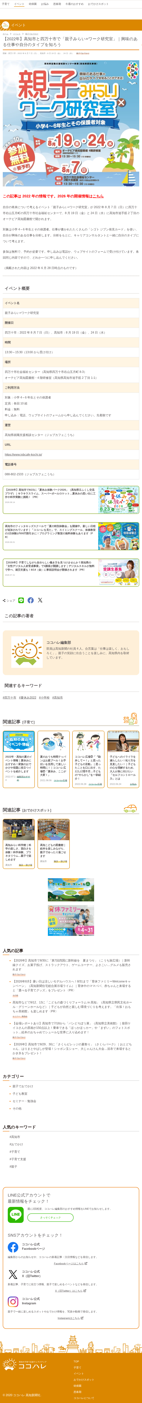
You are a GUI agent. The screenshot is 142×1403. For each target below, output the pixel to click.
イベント (17, 34)
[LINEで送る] (21, 600)
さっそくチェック (50, 1217)
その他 (17, 1108)
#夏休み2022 (27, 697)
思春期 (77, 1391)
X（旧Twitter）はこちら (69, 1290)
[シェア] (31, 600)
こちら (98, 196)
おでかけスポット (84, 1379)
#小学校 (44, 697)
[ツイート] (40, 600)
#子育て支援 (18, 1159)
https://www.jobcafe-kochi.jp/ (23, 454)
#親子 (13, 1166)
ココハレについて (84, 1398)
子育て (77, 1367)
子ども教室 (20, 1093)
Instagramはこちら (69, 1318)
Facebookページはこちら (69, 1263)
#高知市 (57, 697)
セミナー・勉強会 (24, 1101)
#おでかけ (16, 1144)
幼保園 (77, 1385)
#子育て (15, 1151)
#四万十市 (9, 697)
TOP (76, 1361)
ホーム (5, 34)
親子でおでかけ (31, 34)
